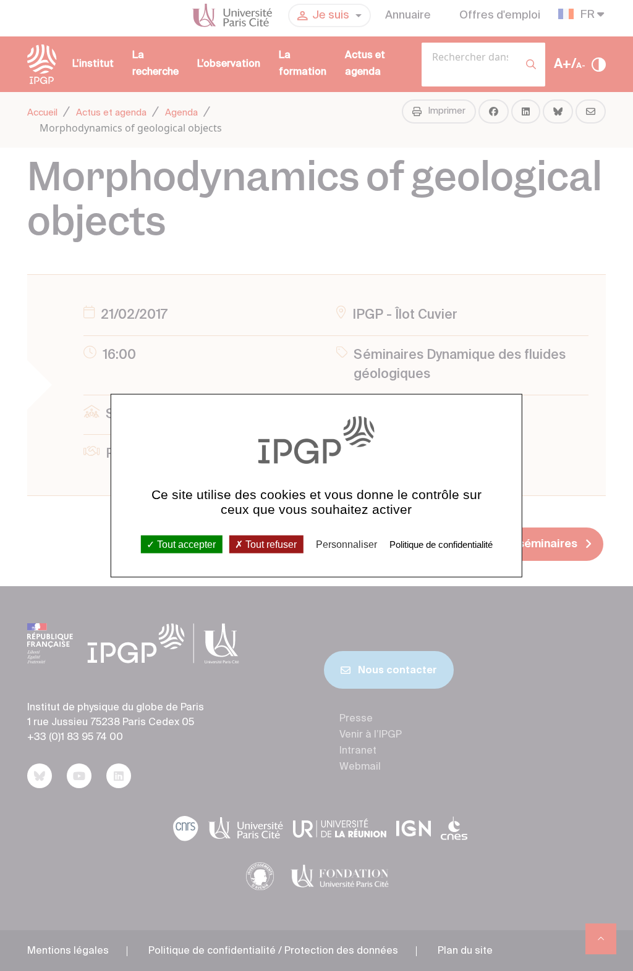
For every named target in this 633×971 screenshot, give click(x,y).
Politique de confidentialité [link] (441, 544)
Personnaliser (346, 544)
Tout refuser (270, 544)
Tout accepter (185, 544)
